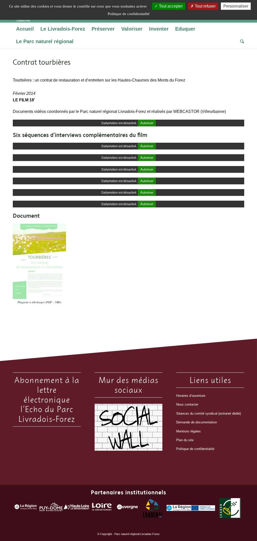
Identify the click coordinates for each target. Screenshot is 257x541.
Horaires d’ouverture (190, 396)
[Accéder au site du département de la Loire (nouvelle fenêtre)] (101, 508)
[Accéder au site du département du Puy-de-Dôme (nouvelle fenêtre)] (51, 508)
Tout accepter (170, 6)
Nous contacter (187, 404)
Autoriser (146, 123)
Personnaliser (235, 6)
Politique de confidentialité (195, 449)
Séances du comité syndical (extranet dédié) (208, 413)
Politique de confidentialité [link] (129, 14)
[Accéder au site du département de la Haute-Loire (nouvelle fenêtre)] (76, 508)
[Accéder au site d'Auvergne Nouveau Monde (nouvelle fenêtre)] (127, 508)
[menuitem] (25, 29)
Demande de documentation (196, 422)
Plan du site (185, 440)
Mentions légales (188, 431)
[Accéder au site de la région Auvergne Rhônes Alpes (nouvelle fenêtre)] (25, 508)
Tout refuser (205, 6)
